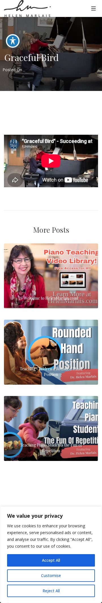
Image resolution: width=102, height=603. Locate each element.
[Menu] (93, 8)
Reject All (51, 590)
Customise (51, 575)
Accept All (51, 560)
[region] (51, 554)
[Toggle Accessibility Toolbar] (13, 41)
